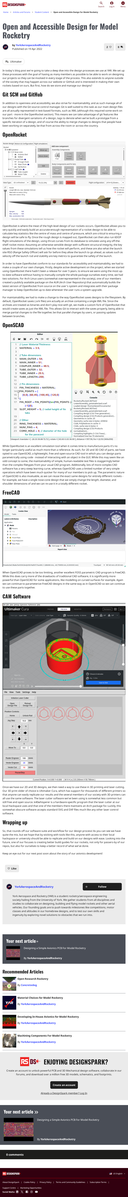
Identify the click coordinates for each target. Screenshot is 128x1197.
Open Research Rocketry (32, 979)
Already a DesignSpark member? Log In (64, 1093)
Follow (95, 886)
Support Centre (9, 1188)
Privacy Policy (45, 1182)
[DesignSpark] (11, 1173)
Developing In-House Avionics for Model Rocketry (48, 1016)
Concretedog (29, 985)
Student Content (42, 12)
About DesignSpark (10, 1182)
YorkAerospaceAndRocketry (33, 45)
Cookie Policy (29, 1182)
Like (12, 868)
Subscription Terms (98, 1182)
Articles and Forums (21, 12)
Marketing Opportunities (31, 1188)
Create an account (64, 1085)
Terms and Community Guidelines (70, 1182)
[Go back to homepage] (14, 4)
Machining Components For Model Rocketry (44, 1035)
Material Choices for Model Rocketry (40, 997)
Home (5, 12)
